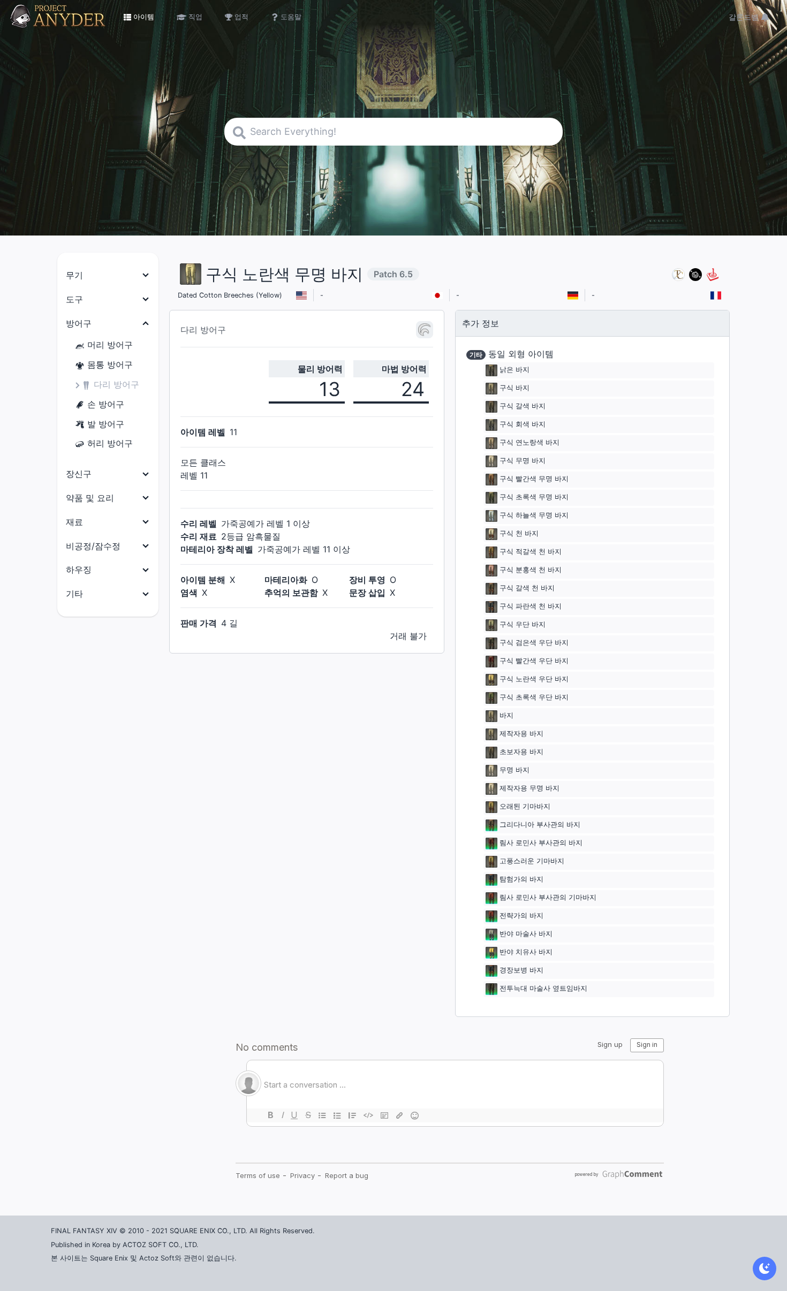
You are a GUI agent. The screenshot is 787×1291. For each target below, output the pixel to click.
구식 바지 (514, 388)
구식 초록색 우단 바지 (534, 698)
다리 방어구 (116, 384)
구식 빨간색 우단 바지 (534, 661)
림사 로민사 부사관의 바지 (541, 843)
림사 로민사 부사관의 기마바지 (548, 898)
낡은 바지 (514, 370)
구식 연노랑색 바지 (529, 443)
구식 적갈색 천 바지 (531, 552)
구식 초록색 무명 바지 (534, 497)
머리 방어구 (110, 344)
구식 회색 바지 (523, 425)
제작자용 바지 (521, 734)
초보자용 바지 (521, 752)
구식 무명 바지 (523, 461)
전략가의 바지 (521, 916)
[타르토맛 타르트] (695, 274)
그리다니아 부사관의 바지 (540, 825)
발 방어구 (105, 424)
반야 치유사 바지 (526, 952)
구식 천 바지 (519, 534)
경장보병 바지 (521, 971)
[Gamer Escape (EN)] (712, 274)
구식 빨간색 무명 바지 (534, 479)
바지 (506, 716)
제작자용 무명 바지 (529, 789)
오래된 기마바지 (525, 807)
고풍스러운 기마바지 (532, 861)
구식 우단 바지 (523, 625)
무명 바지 (514, 770)
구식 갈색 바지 (523, 407)
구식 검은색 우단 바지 (534, 643)
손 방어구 (105, 404)
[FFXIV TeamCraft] (678, 274)
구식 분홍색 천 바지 (531, 570)
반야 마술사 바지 (526, 934)
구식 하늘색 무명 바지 (534, 516)
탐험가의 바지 (521, 880)
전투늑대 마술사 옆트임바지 (543, 989)
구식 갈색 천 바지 (527, 588)
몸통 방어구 (110, 364)
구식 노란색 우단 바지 (534, 679)
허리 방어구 (110, 443)
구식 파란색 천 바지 (531, 607)
